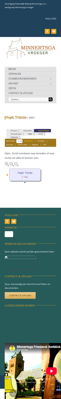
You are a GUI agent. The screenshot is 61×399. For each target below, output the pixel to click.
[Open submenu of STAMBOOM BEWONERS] (50, 78)
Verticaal (9, 144)
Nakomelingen (43, 131)
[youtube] (53, 31)
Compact (41, 141)
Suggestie (14, 137)
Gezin (40, 134)
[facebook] (47, 31)
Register (35, 144)
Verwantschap (16, 134)
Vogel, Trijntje (25, 172)
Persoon (14, 131)
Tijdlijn (30, 134)
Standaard (28, 141)
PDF (44, 144)
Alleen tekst (22, 144)
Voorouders (27, 131)
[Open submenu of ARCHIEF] (50, 83)
